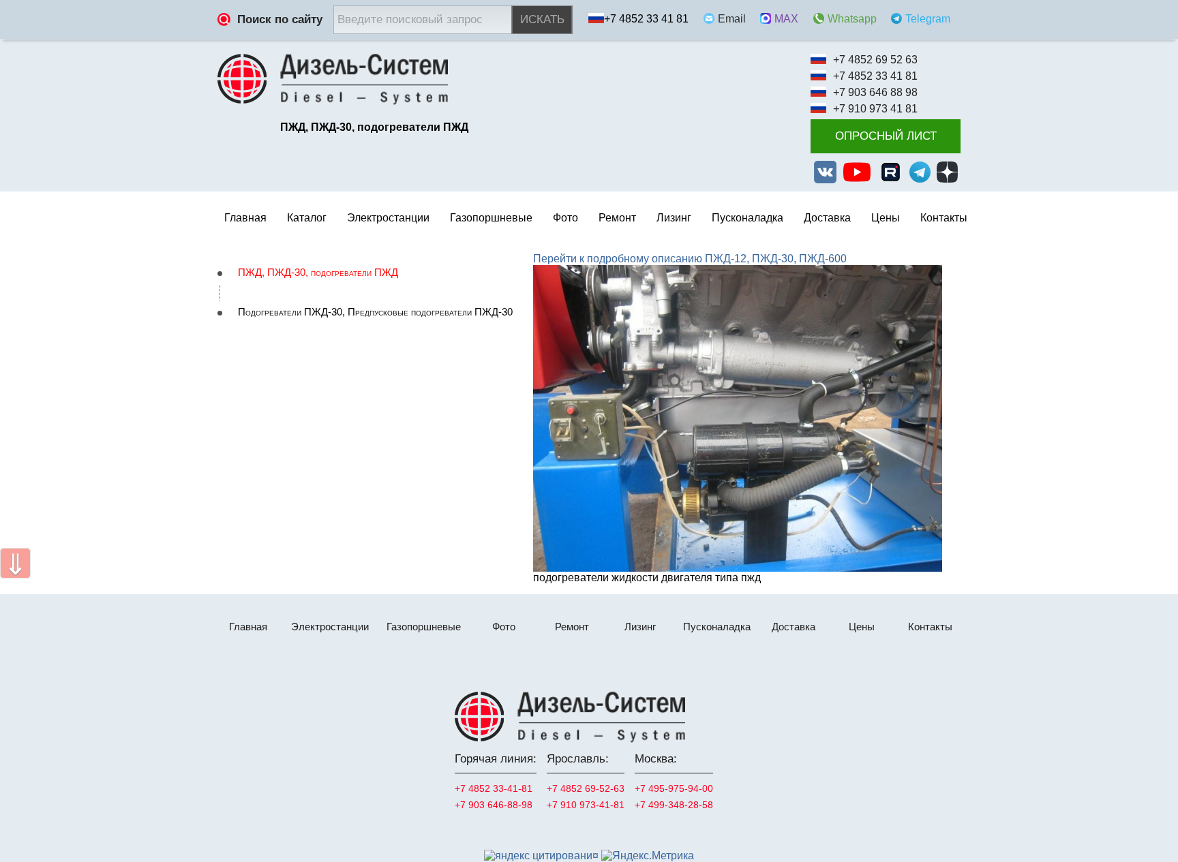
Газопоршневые (424, 626)
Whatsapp (852, 19)
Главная (245, 218)
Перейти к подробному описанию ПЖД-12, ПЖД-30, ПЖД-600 (690, 258)
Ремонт (572, 626)
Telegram (927, 19)
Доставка (827, 218)
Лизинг (673, 218)
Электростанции (330, 626)
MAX (786, 19)
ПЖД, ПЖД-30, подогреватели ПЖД (318, 272)
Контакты (943, 218)
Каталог (307, 218)
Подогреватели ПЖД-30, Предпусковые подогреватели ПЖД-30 (375, 312)
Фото (565, 218)
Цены (885, 218)
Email (732, 19)
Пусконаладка (747, 218)
